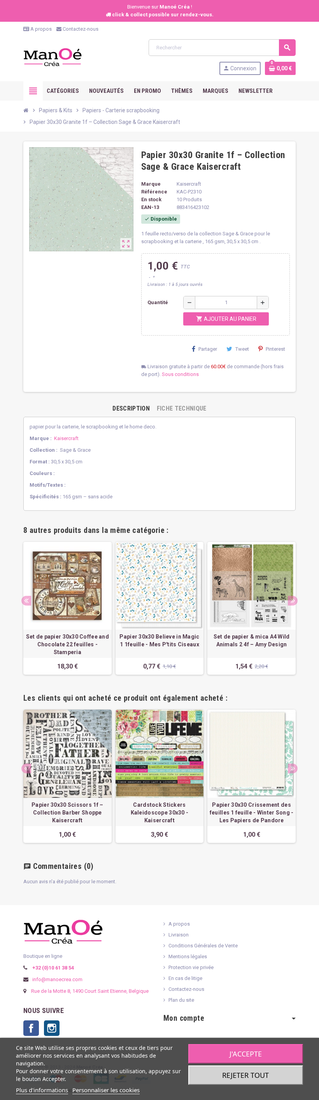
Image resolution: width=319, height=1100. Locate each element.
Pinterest (275, 349)
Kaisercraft (66, 438)
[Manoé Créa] (52, 56)
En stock (151, 199)
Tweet (242, 349)
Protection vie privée (191, 967)
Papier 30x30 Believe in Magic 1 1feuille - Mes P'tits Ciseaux (159, 640)
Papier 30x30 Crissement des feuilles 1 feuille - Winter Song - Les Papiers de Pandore (252, 812)
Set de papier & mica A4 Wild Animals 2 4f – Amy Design (252, 640)
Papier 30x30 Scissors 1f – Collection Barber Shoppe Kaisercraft (67, 812)
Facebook (31, 1028)
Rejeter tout (245, 1075)
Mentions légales (187, 956)
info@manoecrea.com (56, 979)
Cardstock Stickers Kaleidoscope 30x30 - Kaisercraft (160, 812)
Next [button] (293, 601)
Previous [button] (26, 601)
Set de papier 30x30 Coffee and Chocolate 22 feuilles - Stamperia (67, 644)
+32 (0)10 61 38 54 (52, 968)
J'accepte (246, 1053)
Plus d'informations (42, 1090)
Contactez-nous (79, 29)
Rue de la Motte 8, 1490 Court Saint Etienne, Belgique (90, 991)
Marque (151, 184)
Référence (154, 192)
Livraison (178, 935)
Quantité (157, 302)
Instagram (52, 1028)
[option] (67, 608)
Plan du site (181, 1000)
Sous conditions (180, 374)
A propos (40, 29)
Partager (207, 349)
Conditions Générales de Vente (203, 946)
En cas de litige (185, 978)
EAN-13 (150, 207)
